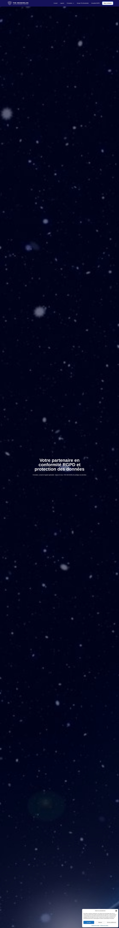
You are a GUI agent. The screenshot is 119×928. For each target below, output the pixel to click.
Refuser (100, 922)
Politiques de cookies (96, 925)
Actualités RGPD (95, 3)
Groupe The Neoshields (83, 3)
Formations (69, 3)
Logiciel (62, 3)
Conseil (55, 3)
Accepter (89, 922)
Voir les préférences (111, 922)
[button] (116, 910)
